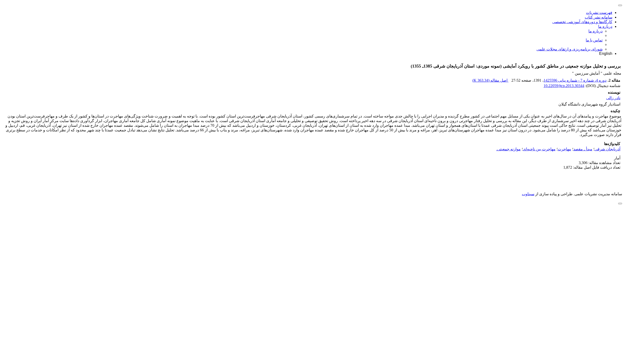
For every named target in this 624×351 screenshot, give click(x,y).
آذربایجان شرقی (607, 149)
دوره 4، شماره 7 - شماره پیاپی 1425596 (575, 80)
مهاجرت (564, 149)
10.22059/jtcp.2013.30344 (564, 86)
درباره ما (605, 26)
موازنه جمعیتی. (508, 149)
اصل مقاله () (490, 80)
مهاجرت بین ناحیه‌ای (539, 149)
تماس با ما (594, 40)
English (605, 53)
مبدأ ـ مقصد (582, 149)
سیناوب (528, 194)
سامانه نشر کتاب (598, 17)
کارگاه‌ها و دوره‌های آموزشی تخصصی (582, 22)
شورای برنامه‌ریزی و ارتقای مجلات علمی (569, 49)
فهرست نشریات (599, 12)
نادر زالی (613, 98)
